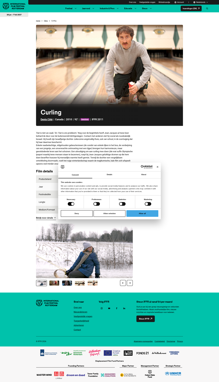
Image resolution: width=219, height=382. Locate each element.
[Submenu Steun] (151, 8)
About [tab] (143, 174)
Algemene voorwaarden (143, 341)
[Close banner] (157, 167)
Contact (77, 330)
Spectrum (84, 119)
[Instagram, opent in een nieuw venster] (101, 308)
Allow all (142, 213)
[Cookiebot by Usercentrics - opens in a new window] (143, 167)
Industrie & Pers (107, 8)
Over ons (132, 2)
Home (38, 21)
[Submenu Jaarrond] (93, 8)
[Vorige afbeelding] (123, 283)
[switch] (96, 204)
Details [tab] (109, 174)
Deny (77, 213)
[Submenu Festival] (75, 8)
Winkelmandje (164, 2)
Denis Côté (47, 119)
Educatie (128, 8)
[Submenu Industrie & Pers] (118, 8)
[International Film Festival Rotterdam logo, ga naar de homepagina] (14, 6)
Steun (144, 8)
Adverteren (79, 325)
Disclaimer (171, 341)
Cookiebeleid (160, 341)
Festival (68, 8)
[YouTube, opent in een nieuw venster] (109, 308)
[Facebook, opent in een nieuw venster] (117, 308)
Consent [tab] (75, 175)
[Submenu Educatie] (135, 8)
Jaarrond (86, 8)
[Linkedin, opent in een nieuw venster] (124, 308)
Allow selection (109, 213)
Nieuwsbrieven (80, 312)
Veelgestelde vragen (147, 2)
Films (46, 21)
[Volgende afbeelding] (130, 283)
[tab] (41, 283)
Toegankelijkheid (81, 321)
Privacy (180, 341)
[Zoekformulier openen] (207, 8)
